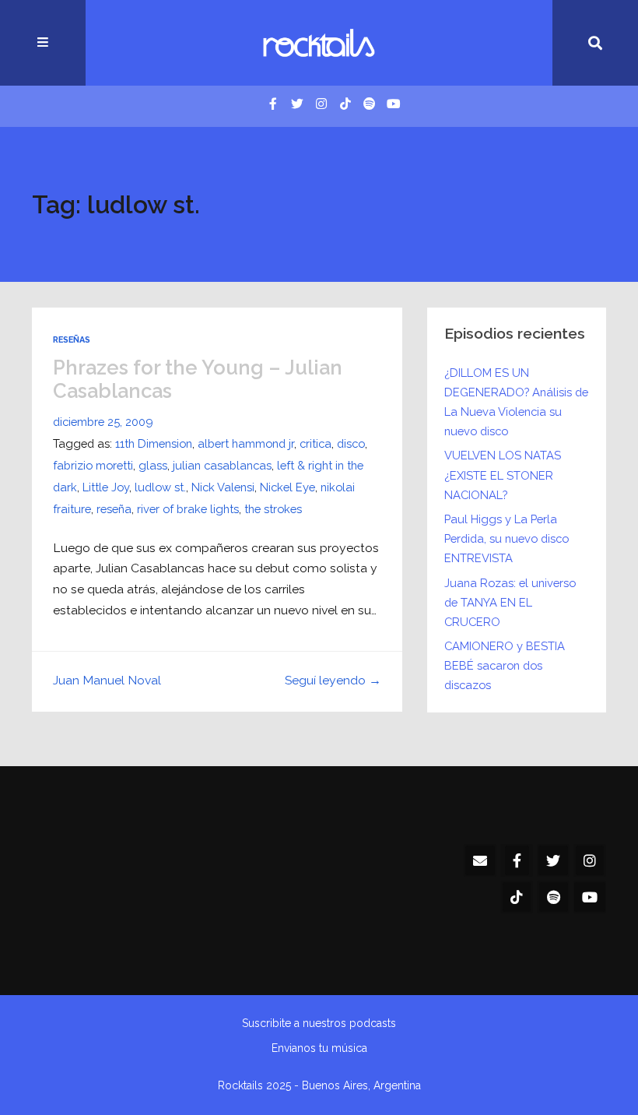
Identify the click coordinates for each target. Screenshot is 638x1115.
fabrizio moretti (93, 465)
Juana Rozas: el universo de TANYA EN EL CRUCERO (510, 602)
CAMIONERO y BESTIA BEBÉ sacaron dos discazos (504, 665)
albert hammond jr (246, 443)
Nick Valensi (222, 487)
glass (152, 465)
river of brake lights (188, 508)
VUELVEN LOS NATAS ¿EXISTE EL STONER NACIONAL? (502, 474)
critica (315, 443)
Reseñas (71, 340)
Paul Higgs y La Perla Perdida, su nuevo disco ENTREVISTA (506, 538)
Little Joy (105, 487)
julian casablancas (222, 465)
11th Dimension (153, 443)
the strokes (273, 508)
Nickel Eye (287, 487)
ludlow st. (160, 487)
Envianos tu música (319, 1048)
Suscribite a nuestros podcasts (319, 1023)
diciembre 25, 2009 (103, 421)
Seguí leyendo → (333, 680)
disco (351, 443)
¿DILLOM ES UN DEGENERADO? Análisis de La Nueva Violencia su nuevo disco (516, 402)
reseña (113, 508)
